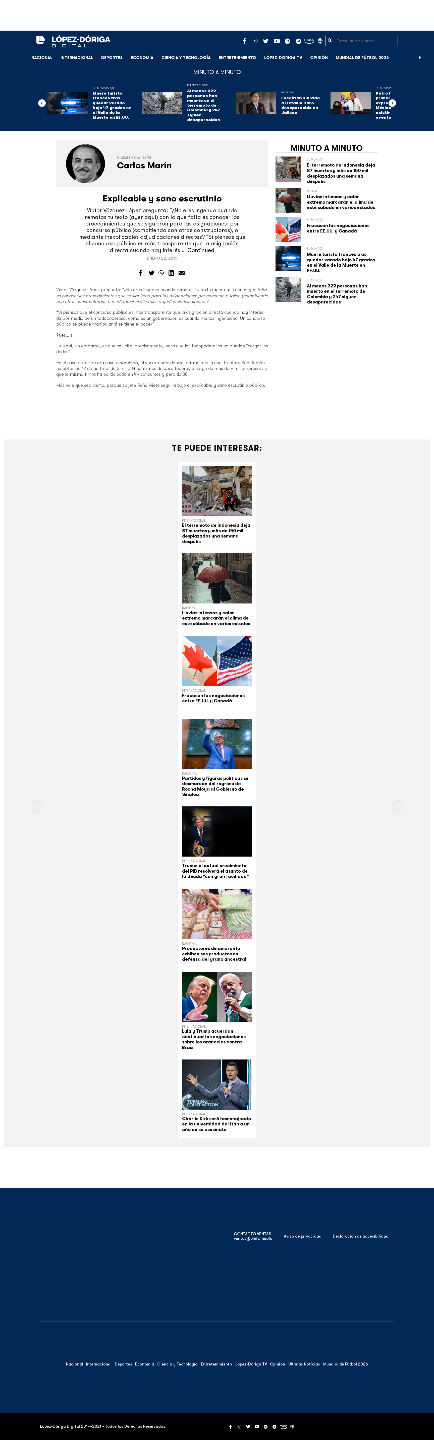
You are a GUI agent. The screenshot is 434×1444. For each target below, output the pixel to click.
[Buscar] (427, 57)
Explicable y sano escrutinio (162, 198)
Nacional (41, 57)
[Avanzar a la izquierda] (42, 103)
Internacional (77, 57)
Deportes (112, 57)
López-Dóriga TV (283, 57)
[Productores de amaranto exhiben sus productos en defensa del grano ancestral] (217, 914)
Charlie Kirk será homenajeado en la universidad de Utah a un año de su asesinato (216, 1124)
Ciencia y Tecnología (186, 57)
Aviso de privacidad (302, 1236)
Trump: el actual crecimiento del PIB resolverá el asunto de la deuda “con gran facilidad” (215, 871)
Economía (142, 57)
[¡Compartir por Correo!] (182, 273)
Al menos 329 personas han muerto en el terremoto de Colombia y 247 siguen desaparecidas (203, 105)
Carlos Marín (144, 165)
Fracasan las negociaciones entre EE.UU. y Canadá (338, 228)
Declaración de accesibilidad (361, 1236)
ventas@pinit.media (253, 1239)
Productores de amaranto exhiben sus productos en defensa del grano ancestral (214, 954)
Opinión (319, 57)
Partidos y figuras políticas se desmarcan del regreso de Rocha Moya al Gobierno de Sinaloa (215, 786)
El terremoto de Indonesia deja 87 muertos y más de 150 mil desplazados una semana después (341, 173)
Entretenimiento (237, 57)
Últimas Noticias (304, 1364)
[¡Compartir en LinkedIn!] (171, 273)
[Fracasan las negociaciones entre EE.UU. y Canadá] (217, 661)
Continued (200, 250)
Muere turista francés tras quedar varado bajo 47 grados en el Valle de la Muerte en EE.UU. (112, 105)
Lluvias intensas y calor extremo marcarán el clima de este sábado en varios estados (341, 202)
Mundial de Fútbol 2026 (362, 57)
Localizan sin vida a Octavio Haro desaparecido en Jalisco (300, 105)
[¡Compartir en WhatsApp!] (161, 273)
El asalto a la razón (134, 158)
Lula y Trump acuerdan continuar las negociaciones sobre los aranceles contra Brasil (214, 1039)
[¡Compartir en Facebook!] (140, 273)
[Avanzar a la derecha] (420, 57)
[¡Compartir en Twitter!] (151, 273)
